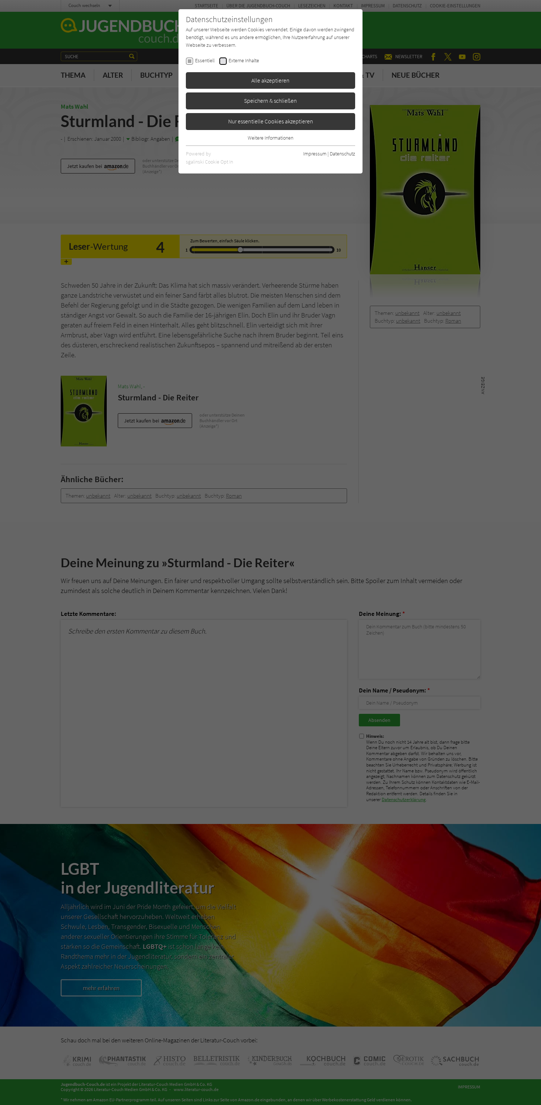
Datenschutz (342, 153)
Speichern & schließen (270, 100)
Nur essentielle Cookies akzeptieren (270, 121)
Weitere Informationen (270, 137)
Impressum (314, 153)
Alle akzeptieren (270, 80)
